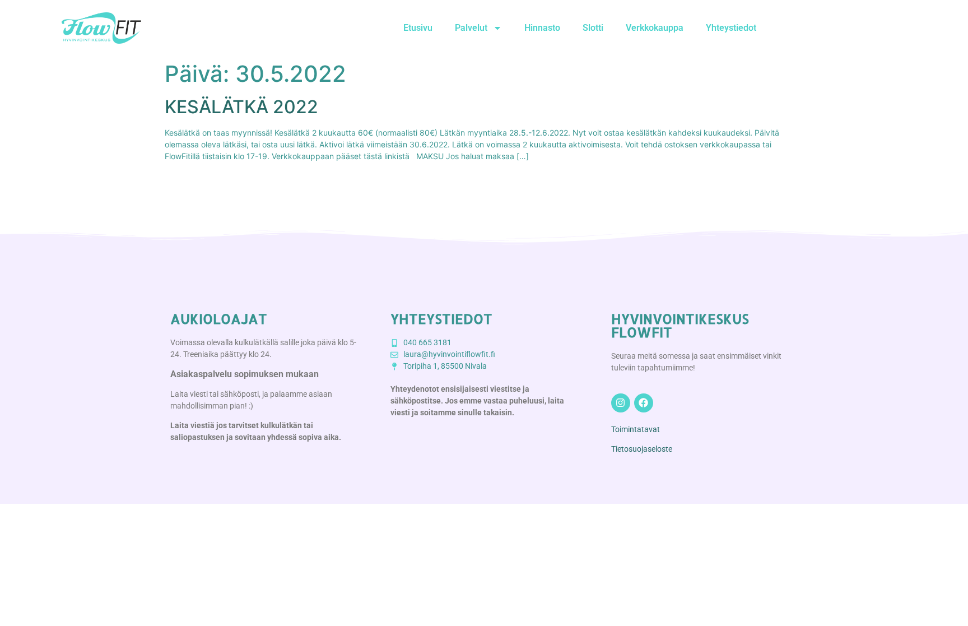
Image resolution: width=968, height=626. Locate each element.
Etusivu (417, 27)
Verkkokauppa (654, 27)
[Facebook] (643, 402)
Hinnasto (542, 27)
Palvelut (471, 27)
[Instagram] (620, 402)
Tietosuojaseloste (641, 448)
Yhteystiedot (731, 27)
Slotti (593, 27)
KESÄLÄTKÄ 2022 (241, 107)
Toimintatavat (635, 429)
